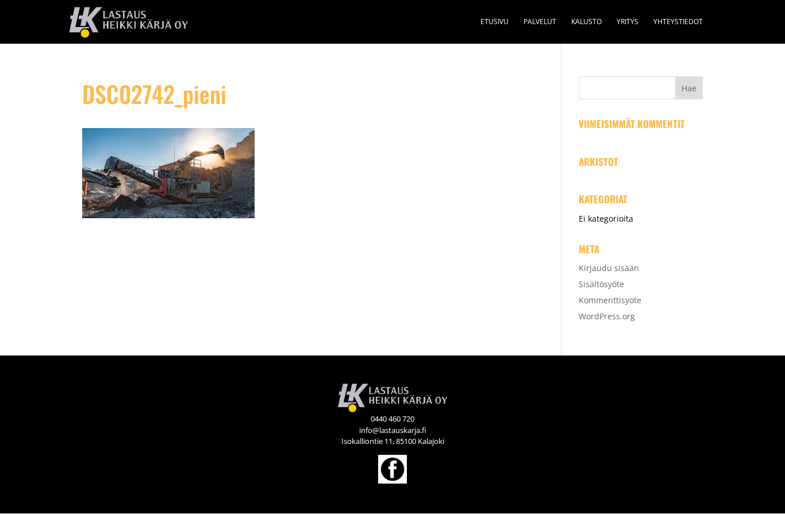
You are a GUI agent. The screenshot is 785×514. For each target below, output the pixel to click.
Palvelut (540, 22)
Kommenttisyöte (610, 300)
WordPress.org (607, 316)
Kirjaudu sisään (609, 267)
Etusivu (494, 22)
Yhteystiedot (678, 22)
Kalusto (586, 22)
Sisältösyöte (601, 284)
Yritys (627, 22)
